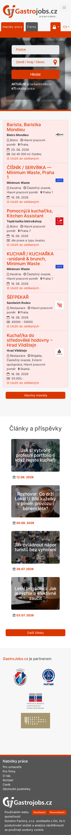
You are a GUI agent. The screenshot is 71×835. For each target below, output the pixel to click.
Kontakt (8, 780)
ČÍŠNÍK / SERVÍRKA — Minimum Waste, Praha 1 (30, 172)
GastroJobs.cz (30, 11)
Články (31, 26)
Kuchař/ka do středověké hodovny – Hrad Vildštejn (29, 340)
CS (65, 27)
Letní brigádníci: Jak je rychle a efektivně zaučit (35, 593)
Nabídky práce (13, 26)
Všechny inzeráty (35, 395)
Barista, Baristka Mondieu (24, 127)
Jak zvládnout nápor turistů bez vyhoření (35, 547)
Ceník (7, 784)
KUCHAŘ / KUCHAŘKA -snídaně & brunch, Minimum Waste (30, 258)
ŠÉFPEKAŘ (18, 297)
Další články (35, 633)
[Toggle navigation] (64, 7)
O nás (7, 776)
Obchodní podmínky (17, 789)
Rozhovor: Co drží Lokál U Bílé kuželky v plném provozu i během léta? (35, 501)
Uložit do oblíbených (24, 158)
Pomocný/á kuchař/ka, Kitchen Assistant (30, 213)
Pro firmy (9, 771)
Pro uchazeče (12, 767)
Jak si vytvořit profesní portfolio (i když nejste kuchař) (35, 455)
